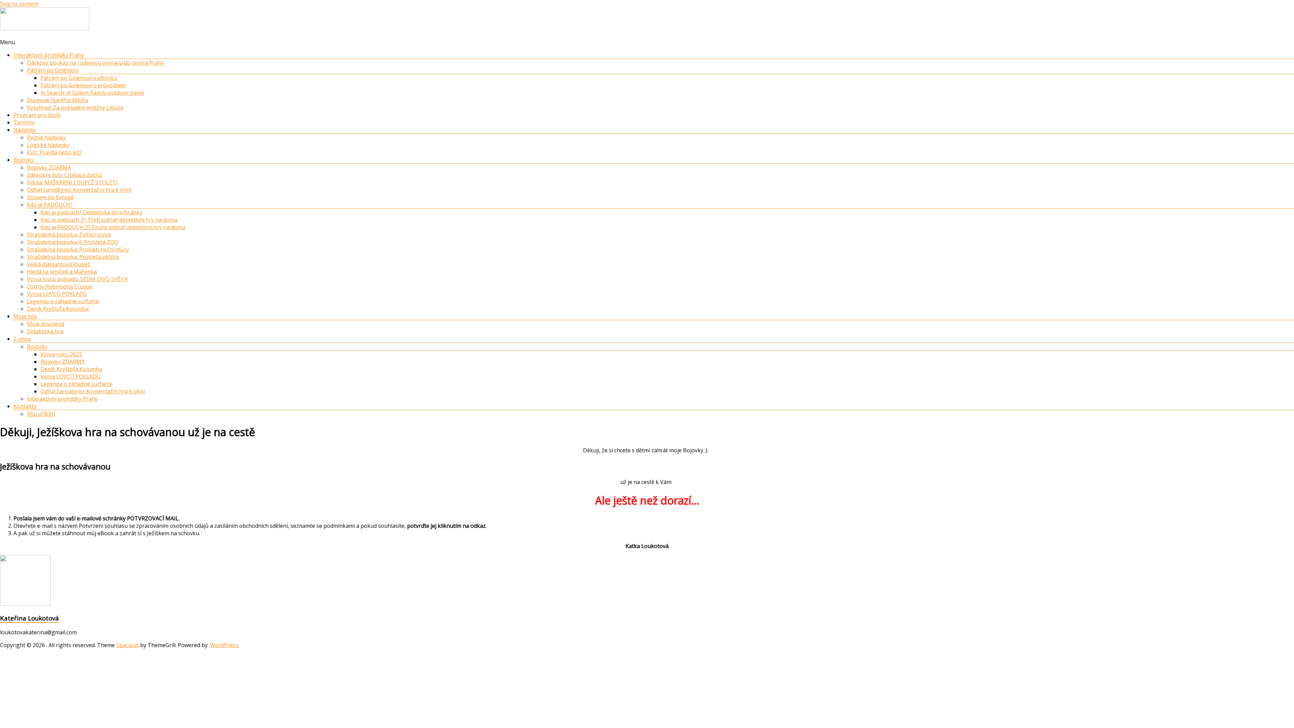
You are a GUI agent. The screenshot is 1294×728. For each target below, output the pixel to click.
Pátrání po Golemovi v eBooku (78, 78)
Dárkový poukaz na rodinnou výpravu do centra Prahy (95, 62)
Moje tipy (25, 316)
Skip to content (19, 3)
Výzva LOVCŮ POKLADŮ (57, 294)
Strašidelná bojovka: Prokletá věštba (73, 257)
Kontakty (24, 406)
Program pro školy (37, 115)
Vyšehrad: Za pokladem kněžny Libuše (75, 107)
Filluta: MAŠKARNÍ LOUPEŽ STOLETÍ (72, 182)
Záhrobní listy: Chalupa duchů (64, 175)
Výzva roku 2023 (61, 354)
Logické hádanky (48, 145)
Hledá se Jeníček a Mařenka (62, 271)
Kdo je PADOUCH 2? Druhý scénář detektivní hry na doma (112, 227)
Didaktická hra (45, 331)
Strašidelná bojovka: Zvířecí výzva (69, 234)
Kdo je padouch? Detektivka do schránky (91, 212)
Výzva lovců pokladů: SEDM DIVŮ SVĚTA (77, 279)
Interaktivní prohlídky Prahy (48, 55)
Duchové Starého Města (57, 100)
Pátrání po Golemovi (53, 70)
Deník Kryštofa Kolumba (58, 308)
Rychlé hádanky (46, 137)
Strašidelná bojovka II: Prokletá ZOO (72, 242)
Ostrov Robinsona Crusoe (59, 286)
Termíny (24, 122)
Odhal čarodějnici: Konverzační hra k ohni (79, 189)
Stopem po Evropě (50, 197)
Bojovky (23, 159)
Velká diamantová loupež (58, 264)
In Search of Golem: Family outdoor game (92, 92)
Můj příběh (41, 414)
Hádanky (24, 129)
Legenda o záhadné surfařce (63, 301)
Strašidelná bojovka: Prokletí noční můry (78, 249)
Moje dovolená (45, 324)
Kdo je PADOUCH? (49, 204)
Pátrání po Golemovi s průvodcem (83, 85)
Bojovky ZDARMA (49, 167)
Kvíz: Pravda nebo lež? (54, 152)
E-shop (22, 338)
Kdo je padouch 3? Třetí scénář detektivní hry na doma (108, 219)
